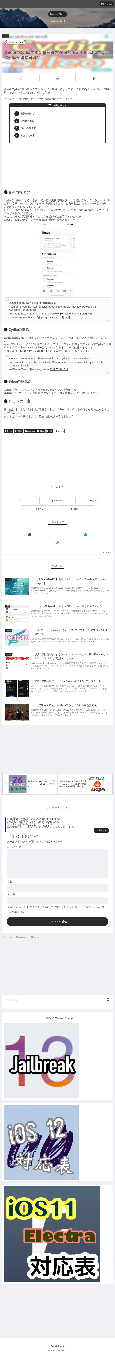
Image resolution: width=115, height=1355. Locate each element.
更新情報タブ (28, 113)
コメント (14, 846)
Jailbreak (31, 431)
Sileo (42, 431)
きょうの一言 (28, 135)
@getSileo (49, 302)
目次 (56, 105)
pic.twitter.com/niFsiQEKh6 (76, 313)
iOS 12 (19, 431)
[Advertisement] (57, 165)
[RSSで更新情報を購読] (57, 542)
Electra (61, 431)
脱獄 (50, 431)
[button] (94, 77)
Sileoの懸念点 (28, 128)
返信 (100, 830)
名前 (9, 881)
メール (11, 894)
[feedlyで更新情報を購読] (85, 535)
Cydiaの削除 (27, 121)
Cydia (9, 431)
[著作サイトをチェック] (29, 535)
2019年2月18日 (61, 317)
